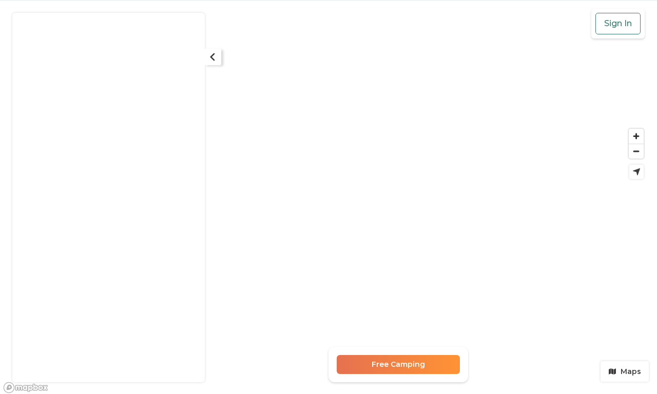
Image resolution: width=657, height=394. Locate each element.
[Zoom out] (636, 151)
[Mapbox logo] (25, 387)
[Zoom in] (636, 136)
